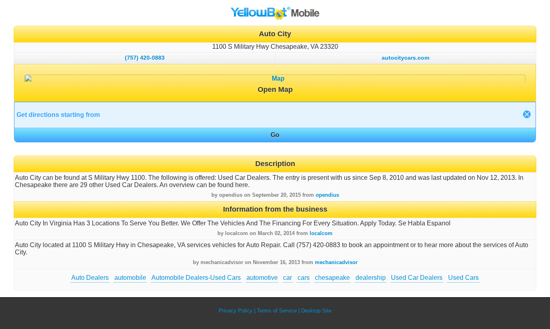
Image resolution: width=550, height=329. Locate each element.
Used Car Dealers (416, 277)
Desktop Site (316, 311)
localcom (321, 233)
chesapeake (332, 277)
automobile (130, 277)
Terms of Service (277, 311)
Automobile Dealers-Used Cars (196, 277)
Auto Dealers (90, 277)
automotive (262, 277)
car (287, 277)
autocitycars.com (405, 57)
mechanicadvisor (336, 262)
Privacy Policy (235, 311)
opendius (327, 195)
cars (304, 277)
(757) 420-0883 (145, 57)
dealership (371, 277)
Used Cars (463, 277)
